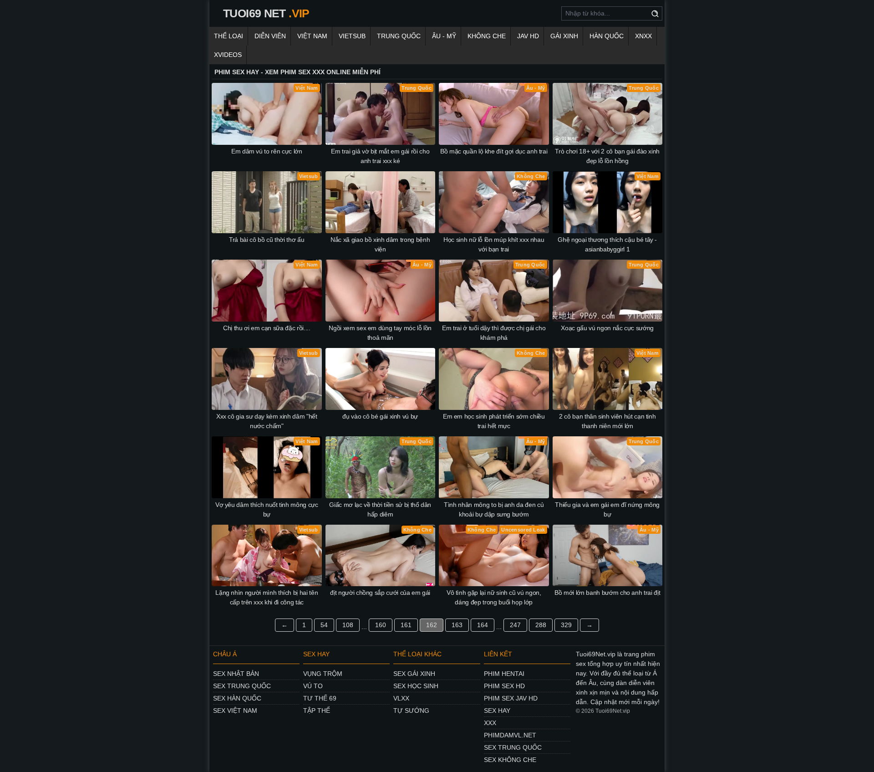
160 (380, 625)
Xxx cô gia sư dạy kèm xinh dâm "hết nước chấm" (266, 421)
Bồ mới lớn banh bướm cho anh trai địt (607, 592)
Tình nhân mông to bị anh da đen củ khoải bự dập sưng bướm (494, 509)
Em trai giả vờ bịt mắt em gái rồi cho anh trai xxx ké (380, 156)
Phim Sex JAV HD (511, 698)
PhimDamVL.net (510, 735)
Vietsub (352, 36)
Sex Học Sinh (415, 686)
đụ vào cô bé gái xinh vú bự (380, 416)
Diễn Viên (270, 36)
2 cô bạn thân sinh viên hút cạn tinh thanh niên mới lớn (607, 421)
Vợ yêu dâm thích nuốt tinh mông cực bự (266, 509)
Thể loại (228, 36)
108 (347, 625)
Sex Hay (497, 710)
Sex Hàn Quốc (237, 698)
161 (406, 625)
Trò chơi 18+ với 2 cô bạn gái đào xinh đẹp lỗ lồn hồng (607, 156)
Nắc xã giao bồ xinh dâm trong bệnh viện (380, 244)
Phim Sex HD (504, 686)
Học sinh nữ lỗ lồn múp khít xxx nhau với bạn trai (493, 244)
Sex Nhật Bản (236, 673)
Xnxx (643, 36)
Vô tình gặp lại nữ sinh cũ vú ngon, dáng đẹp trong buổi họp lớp (494, 597)
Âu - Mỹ (444, 36)
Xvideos (228, 54)
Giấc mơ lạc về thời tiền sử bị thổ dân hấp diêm (380, 509)
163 (457, 625)
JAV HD (528, 36)
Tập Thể (316, 710)
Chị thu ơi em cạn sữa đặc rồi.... (266, 328)
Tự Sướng (411, 710)
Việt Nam (312, 36)
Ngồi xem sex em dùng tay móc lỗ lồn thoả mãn (380, 332)
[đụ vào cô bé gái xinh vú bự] (380, 379)
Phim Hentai (504, 673)
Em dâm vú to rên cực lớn (266, 151)
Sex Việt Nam (235, 710)
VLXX (401, 698)
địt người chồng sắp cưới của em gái (380, 592)
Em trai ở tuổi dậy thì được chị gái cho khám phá (493, 332)
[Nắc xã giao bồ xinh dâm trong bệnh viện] (380, 202)
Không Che (486, 36)
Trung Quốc (399, 36)
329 (566, 625)
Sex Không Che (510, 759)
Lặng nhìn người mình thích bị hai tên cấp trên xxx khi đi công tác (266, 597)
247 (515, 625)
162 (431, 625)
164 (482, 625)
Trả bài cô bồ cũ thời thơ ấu (266, 239)
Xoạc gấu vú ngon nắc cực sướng (607, 328)
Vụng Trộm (322, 673)
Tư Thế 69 (319, 698)
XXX (490, 722)
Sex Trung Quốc (242, 686)
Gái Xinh (564, 36)
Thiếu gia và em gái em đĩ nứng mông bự (607, 509)
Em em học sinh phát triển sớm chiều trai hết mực (494, 421)
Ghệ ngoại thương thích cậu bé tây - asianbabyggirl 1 (607, 244)
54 (324, 625)
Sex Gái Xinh (414, 673)
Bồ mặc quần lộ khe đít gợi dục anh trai (493, 151)
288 (540, 625)
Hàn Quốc (606, 36)
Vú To (313, 686)
